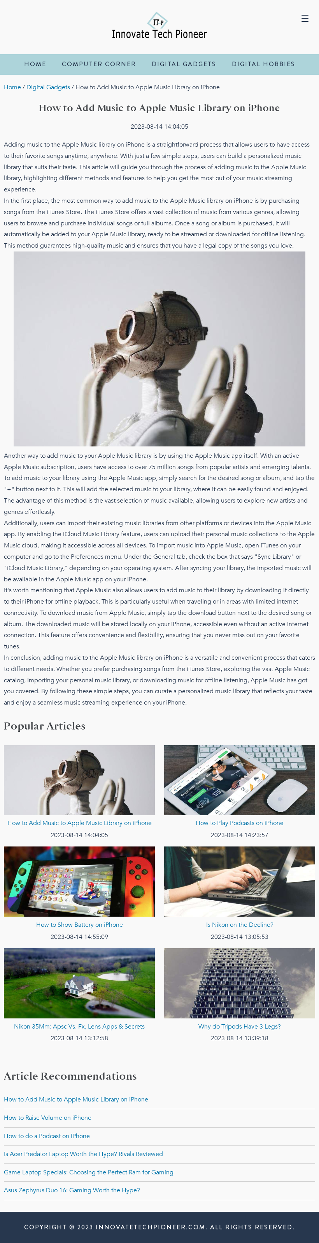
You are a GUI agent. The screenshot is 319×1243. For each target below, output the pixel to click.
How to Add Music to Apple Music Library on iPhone (79, 823)
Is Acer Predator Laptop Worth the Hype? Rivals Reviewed (83, 1154)
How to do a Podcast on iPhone (47, 1136)
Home (35, 64)
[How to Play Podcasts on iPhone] (239, 813)
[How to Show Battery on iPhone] (79, 914)
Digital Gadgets (184, 64)
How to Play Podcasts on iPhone (240, 823)
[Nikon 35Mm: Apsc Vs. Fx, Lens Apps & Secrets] (79, 1016)
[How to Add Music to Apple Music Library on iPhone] (79, 813)
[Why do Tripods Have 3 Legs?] (239, 1016)
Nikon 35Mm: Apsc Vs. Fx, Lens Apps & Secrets (79, 1026)
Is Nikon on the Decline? (239, 925)
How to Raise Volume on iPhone (47, 1118)
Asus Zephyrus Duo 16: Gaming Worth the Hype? (72, 1190)
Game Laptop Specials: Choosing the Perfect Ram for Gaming (89, 1172)
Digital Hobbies (263, 64)
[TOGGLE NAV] (305, 15)
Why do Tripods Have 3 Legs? (239, 1026)
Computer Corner (99, 64)
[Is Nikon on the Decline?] (239, 914)
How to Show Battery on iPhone (79, 925)
